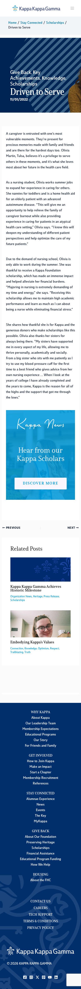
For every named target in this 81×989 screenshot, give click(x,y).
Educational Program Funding (40, 859)
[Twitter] (37, 977)
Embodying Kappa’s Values (32, 642)
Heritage (37, 596)
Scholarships (23, 84)
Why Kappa (40, 712)
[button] (41, 483)
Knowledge (53, 78)
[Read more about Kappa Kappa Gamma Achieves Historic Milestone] (40, 569)
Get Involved (40, 755)
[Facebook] (25, 977)
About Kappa (40, 718)
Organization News (21, 596)
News (40, 804)
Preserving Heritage (40, 842)
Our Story (41, 740)
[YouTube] (50, 977)
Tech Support (41, 914)
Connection (16, 648)
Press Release (51, 596)
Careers (41, 908)
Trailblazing (16, 652)
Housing (40, 874)
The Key (40, 816)
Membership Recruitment (40, 778)
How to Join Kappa (40, 761)
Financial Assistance (40, 853)
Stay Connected (40, 793)
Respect (54, 648)
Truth (28, 652)
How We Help (40, 864)
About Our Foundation (40, 837)
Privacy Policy (40, 928)
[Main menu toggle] (72, 8)
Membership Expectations (40, 729)
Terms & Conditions (40, 921)
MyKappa (40, 821)
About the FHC (40, 880)
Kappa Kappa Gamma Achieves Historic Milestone (35, 589)
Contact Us (40, 901)
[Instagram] (31, 977)
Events (40, 810)
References (40, 783)
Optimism (43, 648)
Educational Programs (40, 734)
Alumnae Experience (40, 799)
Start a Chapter (40, 772)
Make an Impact (40, 767)
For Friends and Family (40, 745)
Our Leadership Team (41, 723)
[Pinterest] (43, 977)
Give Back (20, 72)
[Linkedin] (56, 977)
